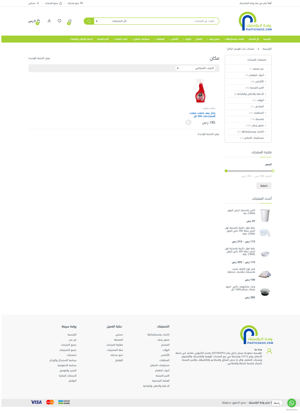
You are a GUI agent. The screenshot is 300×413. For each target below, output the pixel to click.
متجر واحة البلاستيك (259, 402)
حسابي (31, 3)
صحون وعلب (214, 39)
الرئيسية (267, 39)
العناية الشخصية (160, 380)
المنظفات (160, 39)
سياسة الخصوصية (67, 365)
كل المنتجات (253, 39)
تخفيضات (71, 355)
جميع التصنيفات (67, 350)
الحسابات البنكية (67, 375)
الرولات (188, 39)
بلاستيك (257, 119)
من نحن (72, 339)
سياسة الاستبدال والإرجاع (62, 360)
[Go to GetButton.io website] (291, 409)
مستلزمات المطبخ (142, 39)
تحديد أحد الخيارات (189, 122)
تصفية (263, 185)
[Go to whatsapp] (291, 403)
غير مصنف (256, 68)
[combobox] (173, 21)
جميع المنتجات (51, 3)
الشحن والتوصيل (68, 370)
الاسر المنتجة (103, 39)
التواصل (119, 360)
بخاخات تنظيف (209, 108)
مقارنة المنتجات (114, 345)
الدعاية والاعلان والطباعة (82, 39)
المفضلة (118, 339)
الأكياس (174, 39)
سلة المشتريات (115, 350)
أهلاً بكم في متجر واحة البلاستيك (255, 3)
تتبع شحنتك (73, 3)
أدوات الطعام (121, 39)
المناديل (198, 39)
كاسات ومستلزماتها (235, 39)
